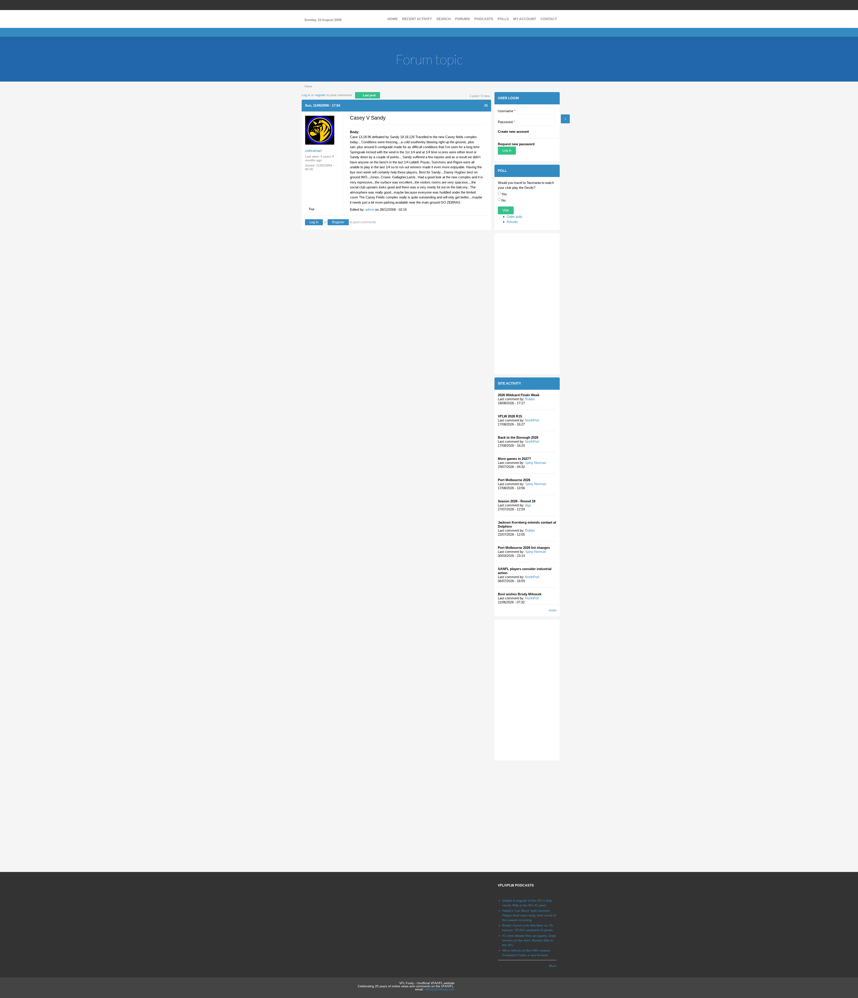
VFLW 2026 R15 (510, 416)
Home (392, 19)
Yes (504, 194)
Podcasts (483, 19)
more (552, 610)
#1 (486, 105)
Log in (306, 95)
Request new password (516, 144)
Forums (462, 19)
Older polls (514, 217)
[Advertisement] (527, 304)
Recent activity (417, 19)
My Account (524, 19)
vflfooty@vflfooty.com (439, 989)
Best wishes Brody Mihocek (519, 594)
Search (443, 19)
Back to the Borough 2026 (518, 437)
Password (506, 122)
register (320, 95)
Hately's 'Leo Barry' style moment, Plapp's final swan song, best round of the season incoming (529, 915)
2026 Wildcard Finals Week (518, 395)
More (552, 966)
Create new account (513, 131)
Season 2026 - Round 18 (516, 501)
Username (506, 111)
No (503, 200)
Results (512, 222)
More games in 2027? (514, 459)
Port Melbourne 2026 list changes (524, 548)
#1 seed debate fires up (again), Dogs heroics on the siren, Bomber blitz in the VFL (529, 940)
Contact (548, 19)
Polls (503, 19)
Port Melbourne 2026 (514, 480)
